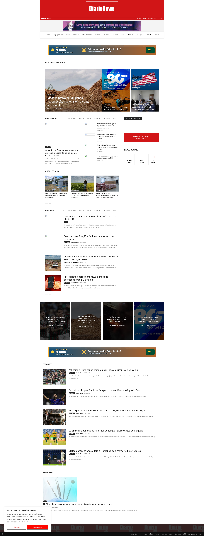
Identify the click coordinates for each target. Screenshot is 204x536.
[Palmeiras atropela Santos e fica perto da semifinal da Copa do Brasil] (54, 397)
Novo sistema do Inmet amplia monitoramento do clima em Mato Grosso (56, 195)
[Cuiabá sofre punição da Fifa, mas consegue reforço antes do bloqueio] (54, 437)
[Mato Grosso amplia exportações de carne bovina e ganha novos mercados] (107, 184)
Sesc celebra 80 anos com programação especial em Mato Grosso (107, 147)
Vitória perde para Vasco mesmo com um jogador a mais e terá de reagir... (108, 410)
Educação (107, 118)
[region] (27, 519)
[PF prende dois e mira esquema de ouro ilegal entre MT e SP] (116, 101)
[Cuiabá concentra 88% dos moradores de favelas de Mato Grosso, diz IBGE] (53, 263)
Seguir (141, 156)
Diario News (51, 109)
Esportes (115, 35)
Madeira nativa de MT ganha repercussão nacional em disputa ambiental (106, 126)
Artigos (156, 35)
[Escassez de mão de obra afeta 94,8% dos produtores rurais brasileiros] (82, 184)
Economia (48, 35)
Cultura (97, 35)
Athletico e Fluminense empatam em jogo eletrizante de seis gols (61, 151)
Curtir (129, 156)
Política (130, 35)
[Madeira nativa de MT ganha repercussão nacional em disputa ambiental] (73, 93)
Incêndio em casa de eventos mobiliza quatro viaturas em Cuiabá (107, 137)
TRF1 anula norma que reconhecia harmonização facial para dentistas (77, 504)
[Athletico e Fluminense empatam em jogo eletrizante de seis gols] (62, 135)
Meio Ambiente (87, 35)
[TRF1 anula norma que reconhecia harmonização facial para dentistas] (102, 489)
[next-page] (50, 202)
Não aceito (16, 527)
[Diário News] (102, 8)
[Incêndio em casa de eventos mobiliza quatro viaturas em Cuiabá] (118, 321)
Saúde (149, 35)
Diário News (46, 18)
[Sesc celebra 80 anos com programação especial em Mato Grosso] (116, 79)
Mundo (123, 35)
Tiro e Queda (140, 35)
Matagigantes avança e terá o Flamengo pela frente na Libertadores (105, 451)
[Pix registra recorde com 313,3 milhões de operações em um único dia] (53, 283)
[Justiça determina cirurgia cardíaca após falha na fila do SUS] (53, 223)
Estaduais (106, 35)
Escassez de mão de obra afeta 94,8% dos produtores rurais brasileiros (82, 195)
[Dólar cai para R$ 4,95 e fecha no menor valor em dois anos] (53, 243)
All (63, 210)
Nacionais (76, 35)
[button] (161, 35)
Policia (68, 35)
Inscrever (153, 156)
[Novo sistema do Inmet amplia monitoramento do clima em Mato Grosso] (56, 184)
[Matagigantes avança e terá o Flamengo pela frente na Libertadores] (54, 457)
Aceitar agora (37, 527)
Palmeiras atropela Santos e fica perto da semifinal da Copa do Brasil (105, 390)
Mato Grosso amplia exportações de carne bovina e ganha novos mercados (107, 195)
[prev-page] (46, 202)
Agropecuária (58, 35)
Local (135, 101)
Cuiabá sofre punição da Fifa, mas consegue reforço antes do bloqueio (106, 430)
